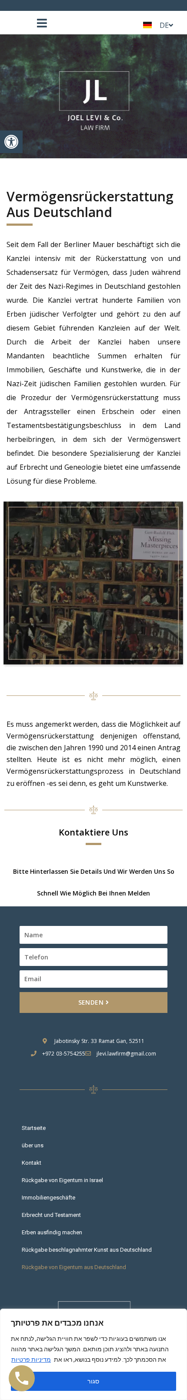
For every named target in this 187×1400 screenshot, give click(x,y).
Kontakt (31, 1162)
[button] (11, 141)
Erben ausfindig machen (52, 1232)
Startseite (34, 1128)
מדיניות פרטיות (31, 1359)
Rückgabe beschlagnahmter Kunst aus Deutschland (87, 1249)
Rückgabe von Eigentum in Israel (62, 1180)
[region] (93, 1354)
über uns (32, 1145)
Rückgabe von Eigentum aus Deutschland (74, 1267)
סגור (93, 1381)
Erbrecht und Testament (51, 1215)
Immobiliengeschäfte (48, 1197)
